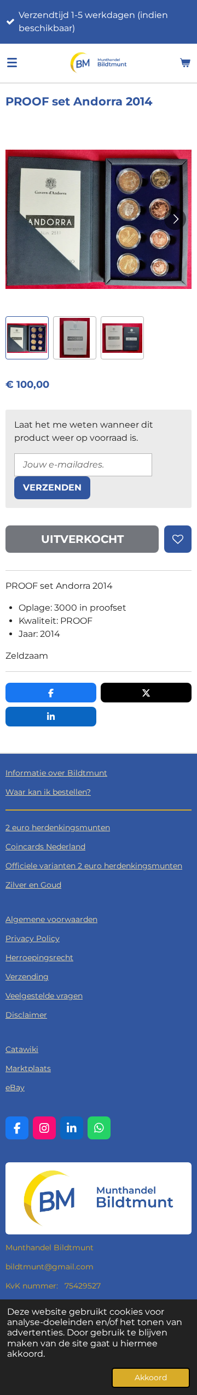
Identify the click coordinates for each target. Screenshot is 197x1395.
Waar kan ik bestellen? (48, 792)
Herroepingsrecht (39, 957)
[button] (27, 337)
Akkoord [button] (151, 1377)
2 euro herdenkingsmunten (57, 827)
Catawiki (21, 1049)
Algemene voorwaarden (51, 919)
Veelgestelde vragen (44, 996)
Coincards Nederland (45, 847)
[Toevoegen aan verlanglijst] (178, 539)
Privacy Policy (32, 938)
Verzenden (52, 487)
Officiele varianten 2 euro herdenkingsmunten (93, 866)
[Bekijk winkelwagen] (185, 63)
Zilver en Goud (33, 885)
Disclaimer (26, 1015)
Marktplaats (28, 1068)
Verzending (27, 977)
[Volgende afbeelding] (175, 219)
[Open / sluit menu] (12, 63)
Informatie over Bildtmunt (56, 773)
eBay (15, 1087)
